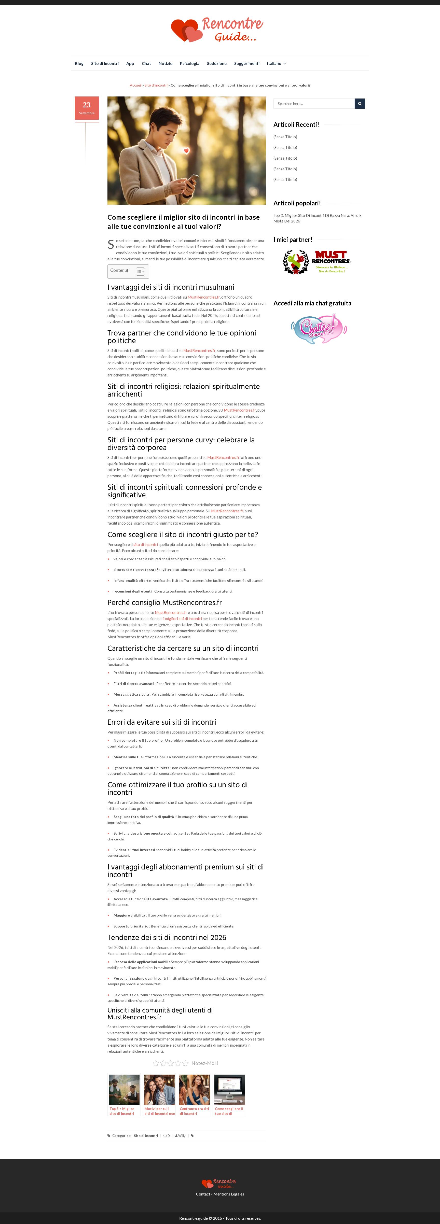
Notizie (165, 63)
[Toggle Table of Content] (138, 271)
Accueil (136, 85)
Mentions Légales (228, 1193)
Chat (146, 63)
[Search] (360, 104)
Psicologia (189, 63)
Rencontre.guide (193, 1218)
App (130, 63)
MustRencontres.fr (204, 297)
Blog (79, 63)
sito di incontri (145, 544)
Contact (203, 1193)
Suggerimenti (246, 63)
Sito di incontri (105, 63)
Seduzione (217, 63)
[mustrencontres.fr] (319, 262)
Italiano (274, 63)
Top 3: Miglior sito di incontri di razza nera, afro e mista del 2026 (317, 218)
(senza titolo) (285, 136)
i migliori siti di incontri (182, 618)
